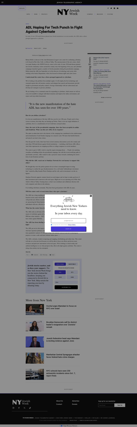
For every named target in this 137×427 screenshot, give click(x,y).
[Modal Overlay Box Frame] (68, 213)
